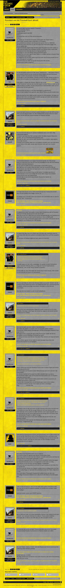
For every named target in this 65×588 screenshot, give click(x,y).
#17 (58, 499)
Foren (12, 9)
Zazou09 (19, 105)
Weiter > (17, 24)
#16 (58, 480)
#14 (58, 426)
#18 (58, 523)
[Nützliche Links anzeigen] (59, 17)
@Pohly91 (19, 210)
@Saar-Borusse (50, 82)
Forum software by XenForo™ (15, 585)
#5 (58, 183)
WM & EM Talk (18, 22)
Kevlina (18, 227)
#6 (58, 204)
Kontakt (44, 582)
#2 (58, 103)
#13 (58, 389)
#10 (58, 297)
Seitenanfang (56, 582)
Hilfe (48, 582)
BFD (5, 582)
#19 (58, 540)
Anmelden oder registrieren (54, 1)
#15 (58, 443)
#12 (58, 346)
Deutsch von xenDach (45, 585)
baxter (9, 444)
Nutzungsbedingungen (57, 584)
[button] (11, 574)
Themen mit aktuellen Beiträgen (21, 13)
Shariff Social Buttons (32, 585)
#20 (58, 564)
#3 (58, 124)
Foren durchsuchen (9, 13)
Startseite (6, 9)
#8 (58, 245)
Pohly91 (10, 201)
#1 (58, 66)
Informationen (19, 9)
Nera (10, 82)
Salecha (10, 121)
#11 (58, 318)
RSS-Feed (60, 582)
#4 (58, 155)
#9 (58, 277)
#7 (58, 224)
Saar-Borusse (31, 22)
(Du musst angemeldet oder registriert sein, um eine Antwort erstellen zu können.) (44, 569)
